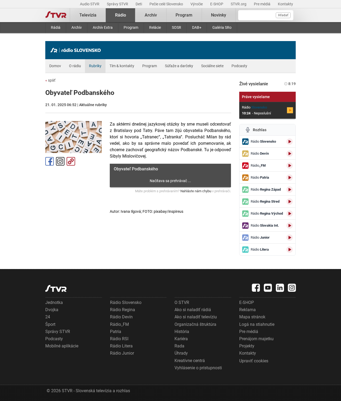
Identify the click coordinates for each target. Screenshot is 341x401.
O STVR (181, 302)
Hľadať (283, 15)
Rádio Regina (122, 309)
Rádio (120, 15)
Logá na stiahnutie (256, 324)
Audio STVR (90, 4)
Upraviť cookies (253, 360)
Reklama (247, 309)
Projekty (246, 345)
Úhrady (181, 353)
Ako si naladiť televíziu (195, 316)
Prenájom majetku (256, 338)
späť (50, 80)
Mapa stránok (252, 316)
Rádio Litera (121, 345)
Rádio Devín (121, 316)
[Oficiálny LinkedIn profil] (280, 287)
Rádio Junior (122, 353)
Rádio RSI (119, 338)
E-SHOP (217, 4)
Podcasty (239, 66)
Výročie (197, 4)
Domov (55, 66)
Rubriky (95, 66)
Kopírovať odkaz (71, 161)
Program (131, 27)
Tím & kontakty (121, 66)
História (181, 331)
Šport (50, 324)
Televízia (87, 15)
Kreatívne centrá (189, 360)
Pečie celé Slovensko (166, 4)
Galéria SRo (222, 27)
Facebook (49, 161)
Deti (139, 4)
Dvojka (51, 309)
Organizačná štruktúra (195, 324)
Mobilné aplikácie (61, 345)
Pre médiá (262, 4)
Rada (179, 345)
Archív (76, 27)
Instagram (60, 161)
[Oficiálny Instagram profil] (292, 287)
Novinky (218, 15)
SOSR (176, 27)
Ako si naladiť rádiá (192, 309)
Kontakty (285, 4)
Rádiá (55, 27)
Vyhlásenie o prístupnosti (198, 367)
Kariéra (181, 338)
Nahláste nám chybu (195, 191)
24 (47, 316)
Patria (115, 331)
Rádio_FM (119, 324)
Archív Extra (103, 27)
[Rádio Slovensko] (77, 50)
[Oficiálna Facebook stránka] (256, 287)
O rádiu (75, 66)
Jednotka (54, 302)
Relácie (155, 27)
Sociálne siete (212, 66)
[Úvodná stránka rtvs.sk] (56, 15)
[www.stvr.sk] (56, 288)
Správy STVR (118, 4)
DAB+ (196, 27)
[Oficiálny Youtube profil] (268, 287)
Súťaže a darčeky (179, 66)
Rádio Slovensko (125, 302)
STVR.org (239, 4)
